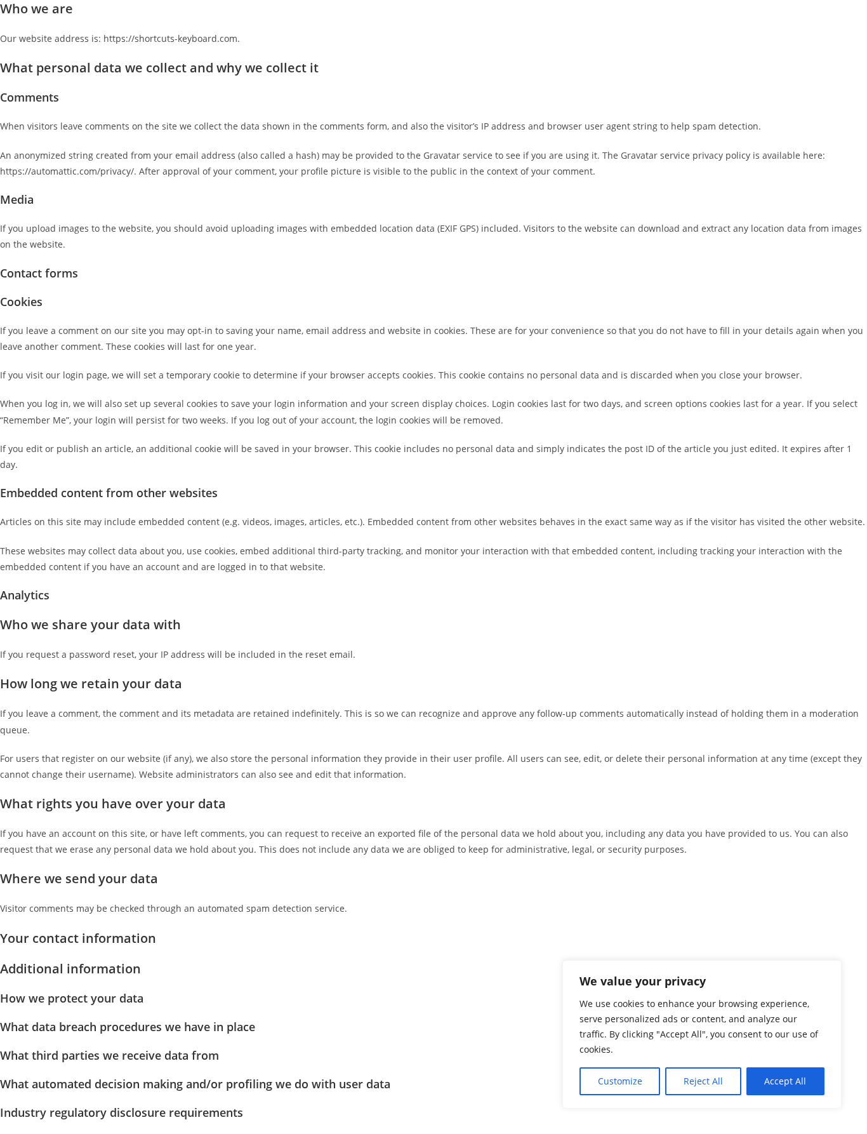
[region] (702, 1034)
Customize (620, 1081)
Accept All (785, 1081)
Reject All (703, 1081)
